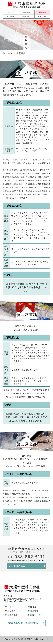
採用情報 (34, 610)
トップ (10, 606)
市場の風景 (12, 614)
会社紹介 (34, 606)
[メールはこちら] (26, 567)
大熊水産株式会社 (23, 639)
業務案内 (11, 610)
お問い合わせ (36, 614)
